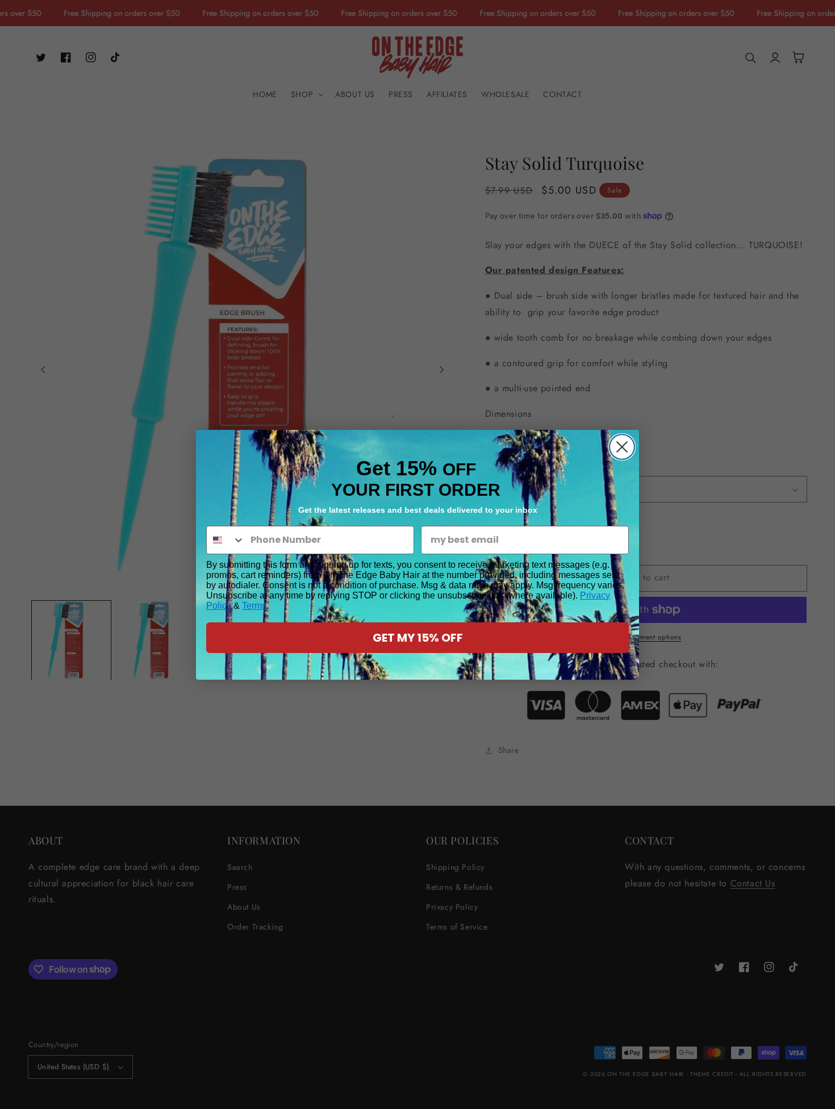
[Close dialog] (621, 446)
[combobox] (226, 540)
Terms (254, 605)
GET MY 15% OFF (418, 638)
